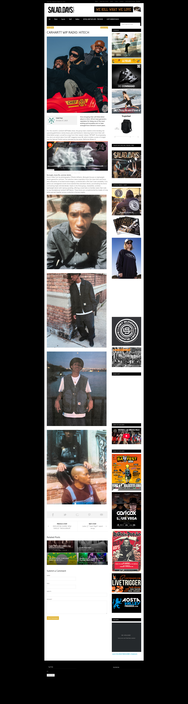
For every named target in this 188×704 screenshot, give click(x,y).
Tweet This (65, 514)
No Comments (104, 27)
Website (49, 591)
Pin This (89, 514)
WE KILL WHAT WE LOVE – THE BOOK (93, 19)
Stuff (70, 19)
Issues (116, 1)
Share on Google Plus (77, 514)
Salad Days (59, 118)
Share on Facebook (53, 514)
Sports (63, 19)
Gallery (77, 19)
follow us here (51, 675)
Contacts (122, 1)
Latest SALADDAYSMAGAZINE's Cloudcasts (124, 654)
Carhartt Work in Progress (52, 173)
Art (49, 19)
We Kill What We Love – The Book (133, 1)
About (96, 1)
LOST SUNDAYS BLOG (113, 19)
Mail (48, 583)
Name (48, 575)
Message (49, 599)
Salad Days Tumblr (104, 1)
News (52, 27)
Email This (101, 514)
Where (111, 1)
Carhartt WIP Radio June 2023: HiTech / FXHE (69, 173)
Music (55, 19)
